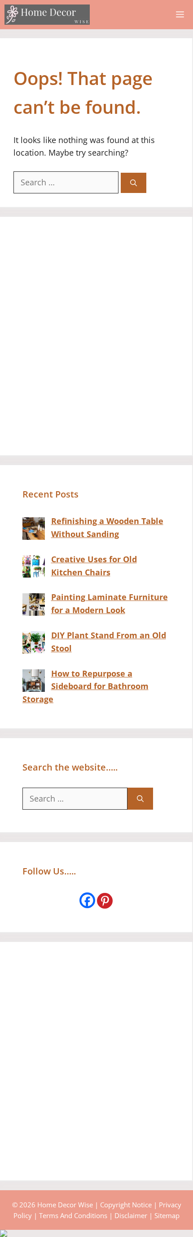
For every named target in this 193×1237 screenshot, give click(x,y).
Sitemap (167, 1215)
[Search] (133, 183)
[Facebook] (87, 900)
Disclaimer (130, 1215)
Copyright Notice (126, 1204)
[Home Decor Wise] (47, 14)
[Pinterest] (105, 901)
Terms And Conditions (73, 1215)
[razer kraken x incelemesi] (96, 1233)
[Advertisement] (96, 336)
